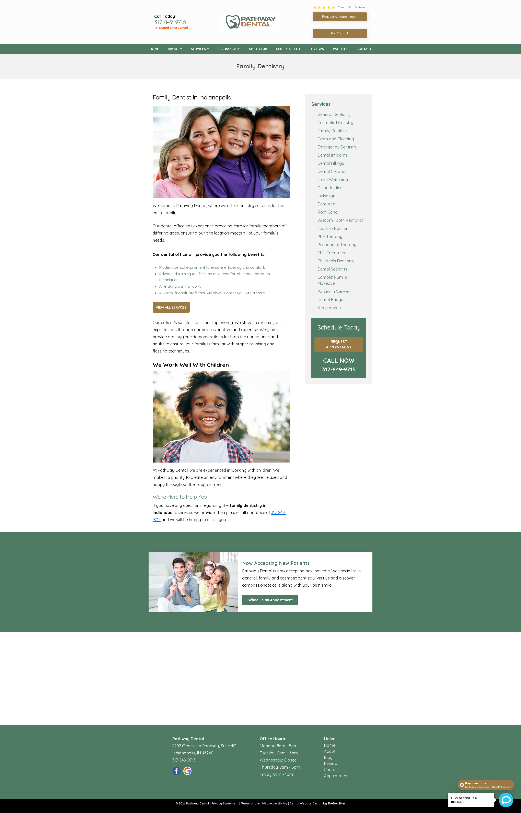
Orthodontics (329, 187)
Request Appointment (339, 344)
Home (154, 49)
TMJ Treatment (332, 252)
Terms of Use (250, 803)
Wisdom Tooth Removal (340, 220)
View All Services (171, 307)
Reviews (317, 49)
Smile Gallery (288, 49)
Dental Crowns (331, 171)
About (173, 49)
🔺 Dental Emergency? (171, 27)
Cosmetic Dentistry (335, 122)
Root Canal (328, 212)
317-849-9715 (170, 22)
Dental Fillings (330, 163)
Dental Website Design (306, 803)
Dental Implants (332, 155)
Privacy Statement (225, 803)
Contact (364, 49)
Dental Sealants (332, 269)
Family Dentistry (333, 130)
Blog (328, 757)
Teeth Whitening (332, 179)
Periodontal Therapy (336, 244)
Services (198, 49)
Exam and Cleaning (335, 138)
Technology (229, 49)
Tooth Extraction (332, 228)
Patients (340, 49)
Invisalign (326, 195)
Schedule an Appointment (270, 600)
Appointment (336, 775)
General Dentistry (334, 114)
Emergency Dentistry (337, 147)
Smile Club (258, 49)
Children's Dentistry (335, 260)
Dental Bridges (331, 299)
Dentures (326, 203)
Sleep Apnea (329, 307)
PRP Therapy (329, 236)
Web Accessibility (274, 803)
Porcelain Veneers (334, 291)
